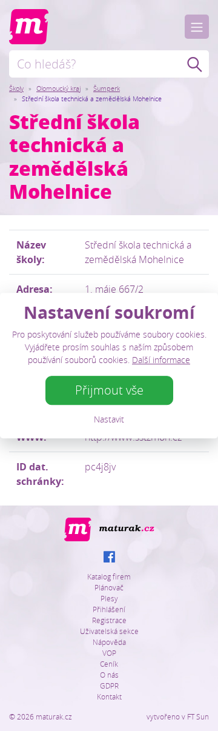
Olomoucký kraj (58, 88)
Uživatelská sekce (109, 631)
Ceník (109, 664)
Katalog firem (109, 576)
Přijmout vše (109, 390)
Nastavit (109, 419)
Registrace (109, 620)
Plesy (109, 598)
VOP (109, 653)
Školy (16, 88)
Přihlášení (109, 609)
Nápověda (109, 642)
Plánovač (109, 587)
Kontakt (109, 696)
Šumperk (106, 88)
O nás (109, 674)
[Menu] (197, 27)
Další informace (161, 360)
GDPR (109, 685)
